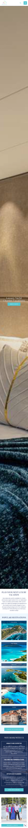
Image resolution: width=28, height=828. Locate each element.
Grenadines (14, 622)
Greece (14, 686)
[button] (25, 3)
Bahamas (14, 664)
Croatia (14, 707)
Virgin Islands (14, 643)
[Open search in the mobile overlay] (20, 3)
